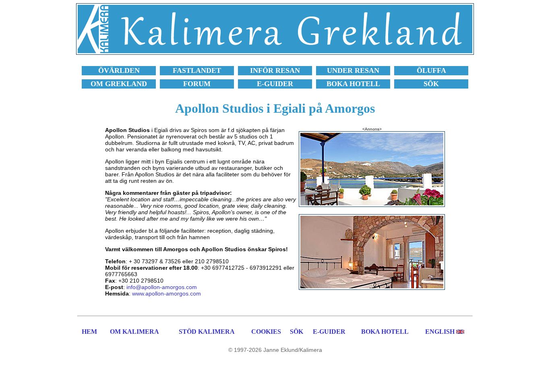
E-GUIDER (329, 331)
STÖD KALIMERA (207, 331)
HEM (89, 331)
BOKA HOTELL (385, 331)
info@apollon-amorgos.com (161, 287)
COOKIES (266, 331)
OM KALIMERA (134, 331)
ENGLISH (440, 331)
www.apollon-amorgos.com (166, 293)
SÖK (296, 331)
